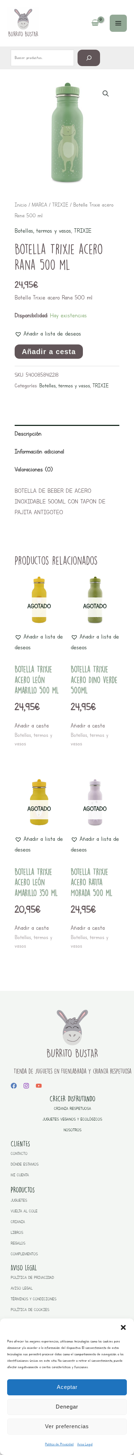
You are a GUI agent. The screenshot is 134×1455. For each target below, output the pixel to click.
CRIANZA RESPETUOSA (72, 1108)
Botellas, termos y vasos (43, 230)
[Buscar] (89, 58)
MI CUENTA (20, 1175)
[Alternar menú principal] (118, 23)
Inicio (21, 204)
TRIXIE (60, 204)
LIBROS (17, 1232)
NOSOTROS (72, 1130)
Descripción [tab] (28, 433)
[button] (123, 1327)
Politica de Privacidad (59, 1444)
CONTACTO (19, 1153)
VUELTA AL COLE (24, 1211)
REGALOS (18, 1243)
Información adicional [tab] (39, 451)
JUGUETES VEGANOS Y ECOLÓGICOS (72, 1119)
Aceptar (67, 1387)
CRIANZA (18, 1222)
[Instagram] (26, 1086)
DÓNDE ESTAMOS (25, 1164)
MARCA (39, 204)
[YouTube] (39, 1086)
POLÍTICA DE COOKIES (30, 1309)
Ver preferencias (67, 1426)
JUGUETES (19, 1200)
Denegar (67, 1407)
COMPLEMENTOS (24, 1254)
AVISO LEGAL (22, 1288)
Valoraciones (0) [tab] (34, 469)
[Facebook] (14, 1086)
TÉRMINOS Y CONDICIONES (33, 1299)
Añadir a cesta (49, 352)
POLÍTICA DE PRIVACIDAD (32, 1277)
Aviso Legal (85, 1444)
